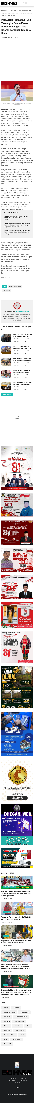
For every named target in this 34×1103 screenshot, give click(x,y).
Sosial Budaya (17, 1039)
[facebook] (3, 296)
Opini (5, 959)
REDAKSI (18, 1087)
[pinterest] (13, 296)
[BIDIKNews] (9, 4)
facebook (13, 1078)
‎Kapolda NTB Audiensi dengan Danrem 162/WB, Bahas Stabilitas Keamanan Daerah (16, 217)
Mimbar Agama (19, 1021)
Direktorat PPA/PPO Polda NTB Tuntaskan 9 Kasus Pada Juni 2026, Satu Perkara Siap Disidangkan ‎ (17, 232)
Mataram (7, 1021)
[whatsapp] (10, 296)
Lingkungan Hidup (21, 1016)
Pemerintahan (20, 1030)
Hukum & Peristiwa (15, 286)
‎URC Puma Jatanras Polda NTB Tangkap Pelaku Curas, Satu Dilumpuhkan (22, 335)
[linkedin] (17, 296)
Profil (6, 985)
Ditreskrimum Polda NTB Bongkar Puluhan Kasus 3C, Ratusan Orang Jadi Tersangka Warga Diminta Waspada (17, 224)
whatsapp (12, 1081)
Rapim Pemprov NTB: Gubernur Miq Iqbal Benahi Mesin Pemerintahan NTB (16, 942)
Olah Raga (7, 912)
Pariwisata (7, 1030)
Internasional (25, 1012)
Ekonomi (16, 1007)
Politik (23, 1035)
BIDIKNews (23, 1094)
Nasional (6, 1026)
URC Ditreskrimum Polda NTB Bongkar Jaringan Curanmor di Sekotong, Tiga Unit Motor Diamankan (22, 359)
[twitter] (6, 296)
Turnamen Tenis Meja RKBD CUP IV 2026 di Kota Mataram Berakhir (16, 918)
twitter (23, 1078)
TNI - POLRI (10, 10)
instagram (23, 1081)
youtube (17, 1083)
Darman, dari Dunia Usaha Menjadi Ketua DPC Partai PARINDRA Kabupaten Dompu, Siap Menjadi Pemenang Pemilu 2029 (16, 992)
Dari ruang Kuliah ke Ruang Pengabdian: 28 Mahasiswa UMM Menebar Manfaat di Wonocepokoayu (16, 893)
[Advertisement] (17, 61)
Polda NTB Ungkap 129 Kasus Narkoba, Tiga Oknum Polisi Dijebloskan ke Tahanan (22, 371)
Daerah (6, 936)
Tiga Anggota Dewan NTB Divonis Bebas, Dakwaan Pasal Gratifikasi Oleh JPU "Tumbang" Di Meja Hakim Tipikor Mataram (22, 383)
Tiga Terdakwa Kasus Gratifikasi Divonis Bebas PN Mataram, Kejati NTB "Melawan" (22, 347)
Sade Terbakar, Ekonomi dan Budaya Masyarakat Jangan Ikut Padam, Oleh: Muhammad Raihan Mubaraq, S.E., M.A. (15, 966)
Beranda (3, 10)
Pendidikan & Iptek (9, 886)
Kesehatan (7, 1016)
